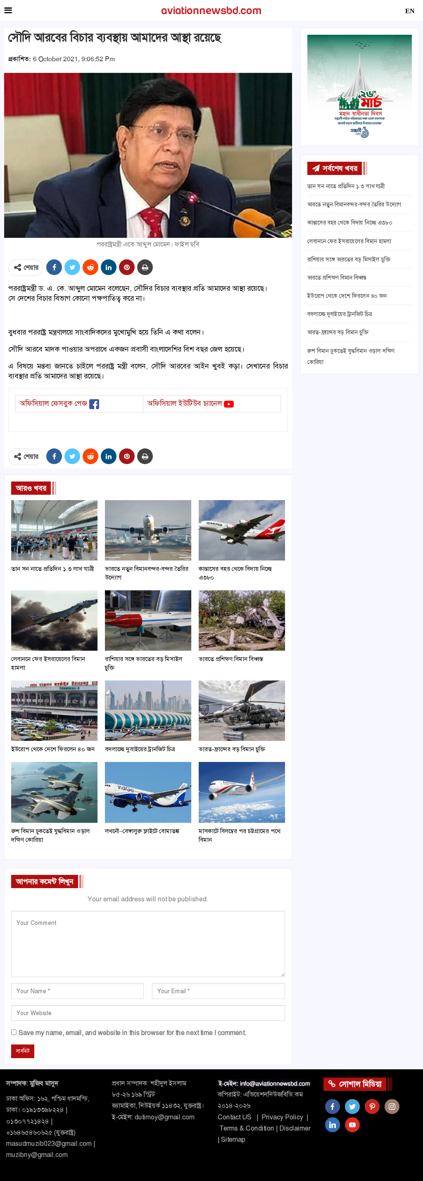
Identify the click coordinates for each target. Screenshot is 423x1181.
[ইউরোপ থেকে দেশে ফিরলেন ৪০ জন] (54, 710)
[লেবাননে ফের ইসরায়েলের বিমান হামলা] (54, 620)
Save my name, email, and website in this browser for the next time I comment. (132, 1032)
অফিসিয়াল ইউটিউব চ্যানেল (184, 403)
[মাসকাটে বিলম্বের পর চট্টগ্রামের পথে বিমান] (242, 792)
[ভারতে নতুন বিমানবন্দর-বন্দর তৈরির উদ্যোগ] (148, 530)
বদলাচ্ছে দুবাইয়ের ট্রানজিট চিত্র (339, 314)
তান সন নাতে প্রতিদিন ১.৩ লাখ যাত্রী (346, 186)
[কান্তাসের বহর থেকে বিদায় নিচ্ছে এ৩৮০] (242, 530)
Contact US (235, 1117)
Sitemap (233, 1139)
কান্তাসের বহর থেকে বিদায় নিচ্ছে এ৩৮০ (349, 222)
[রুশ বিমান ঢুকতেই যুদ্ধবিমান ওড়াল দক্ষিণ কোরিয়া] (54, 792)
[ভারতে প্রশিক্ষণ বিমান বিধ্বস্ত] (242, 620)
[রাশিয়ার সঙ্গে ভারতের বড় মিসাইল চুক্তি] (148, 620)
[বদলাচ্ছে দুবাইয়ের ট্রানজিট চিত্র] (148, 710)
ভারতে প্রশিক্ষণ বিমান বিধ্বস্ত (336, 277)
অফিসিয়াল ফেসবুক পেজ (53, 403)
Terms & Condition (246, 1128)
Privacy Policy (282, 1117)
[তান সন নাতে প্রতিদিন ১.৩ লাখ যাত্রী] (54, 530)
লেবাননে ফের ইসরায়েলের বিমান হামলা (349, 241)
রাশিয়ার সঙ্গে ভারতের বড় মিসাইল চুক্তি (348, 259)
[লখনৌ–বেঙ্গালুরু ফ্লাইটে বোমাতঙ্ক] (148, 792)
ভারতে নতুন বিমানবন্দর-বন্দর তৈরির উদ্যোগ (354, 204)
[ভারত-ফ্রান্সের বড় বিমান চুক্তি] (242, 710)
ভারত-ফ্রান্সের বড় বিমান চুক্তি (337, 332)
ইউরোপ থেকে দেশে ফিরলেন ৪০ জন (347, 295)
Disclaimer (295, 1128)
